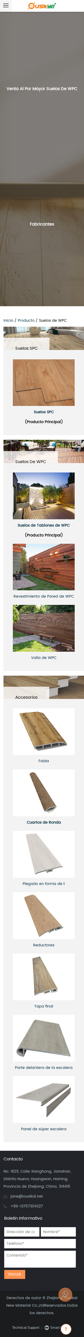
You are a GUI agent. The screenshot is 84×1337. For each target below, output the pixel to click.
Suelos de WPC (30, 461)
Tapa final (43, 1006)
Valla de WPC (43, 658)
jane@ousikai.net (26, 1196)
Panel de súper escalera (43, 1129)
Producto (26, 320)
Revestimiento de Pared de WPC (44, 596)
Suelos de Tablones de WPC (44, 525)
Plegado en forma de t (44, 884)
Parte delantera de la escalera (44, 1068)
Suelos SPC (26, 348)
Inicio (8, 320)
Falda (43, 761)
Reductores (43, 945)
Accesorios (26, 697)
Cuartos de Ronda (44, 822)
